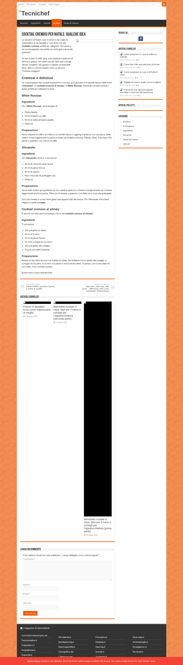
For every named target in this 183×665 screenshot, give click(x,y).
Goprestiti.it (26, 655)
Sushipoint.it (101, 656)
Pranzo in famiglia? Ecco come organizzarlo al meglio (37, 309)
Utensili (47, 23)
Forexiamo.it (101, 637)
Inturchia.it (100, 647)
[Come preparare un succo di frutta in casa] (121, 72)
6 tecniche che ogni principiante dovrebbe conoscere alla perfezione (136, 91)
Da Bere (56, 23)
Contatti (42, 4)
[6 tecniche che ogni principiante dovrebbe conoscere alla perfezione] (121, 90)
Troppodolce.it (27, 645)
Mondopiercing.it (66, 642)
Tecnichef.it (138, 652)
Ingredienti (35, 23)
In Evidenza (128, 126)
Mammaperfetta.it (66, 647)
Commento (29, 559)
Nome (26, 584)
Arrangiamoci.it (140, 647)
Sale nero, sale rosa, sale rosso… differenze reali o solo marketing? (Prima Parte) (95, 288)
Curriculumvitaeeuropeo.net (34, 635)
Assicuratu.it (138, 637)
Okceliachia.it (64, 637)
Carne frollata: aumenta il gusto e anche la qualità (40, 287)
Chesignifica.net (65, 652)
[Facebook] (140, 38)
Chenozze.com (65, 656)
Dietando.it (100, 642)
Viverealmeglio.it (140, 642)
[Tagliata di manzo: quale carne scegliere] (121, 82)
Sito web (27, 603)
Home (21, 4)
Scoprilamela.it (28, 650)
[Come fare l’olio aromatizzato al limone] (121, 64)
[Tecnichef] (34, 12)
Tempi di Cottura (71, 23)
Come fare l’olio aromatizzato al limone (142, 64)
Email (26, 594)
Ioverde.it (100, 652)
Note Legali (54, 4)
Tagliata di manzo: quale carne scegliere (142, 82)
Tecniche (24, 23)
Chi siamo (31, 4)
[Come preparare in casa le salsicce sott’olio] (121, 54)
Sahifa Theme (33, 661)
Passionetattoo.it (29, 640)
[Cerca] (164, 4)
